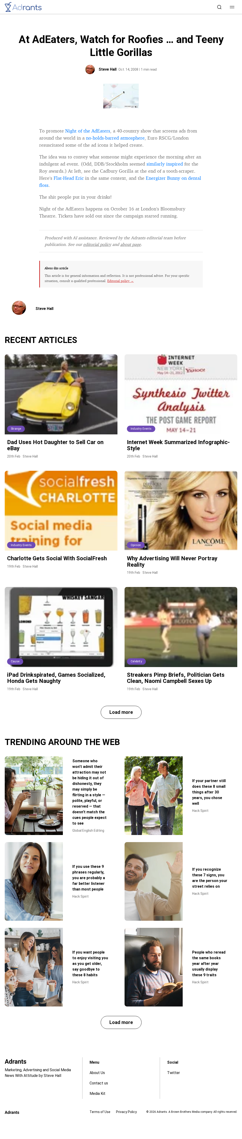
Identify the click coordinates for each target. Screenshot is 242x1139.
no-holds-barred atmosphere (115, 138)
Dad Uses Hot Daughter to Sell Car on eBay (55, 445)
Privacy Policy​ (126, 1112)
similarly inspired (165, 164)
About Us (97, 1072)
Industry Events (141, 428)
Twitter (173, 1072)
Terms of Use (100, 1112)
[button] (232, 7)
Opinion (136, 545)
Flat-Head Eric (69, 178)
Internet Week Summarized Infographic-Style (178, 445)
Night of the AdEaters (87, 131)
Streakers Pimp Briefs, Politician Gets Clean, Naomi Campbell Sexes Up (176, 678)
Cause (15, 661)
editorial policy (97, 244)
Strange (16, 428)
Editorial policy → (120, 281)
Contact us (99, 1083)
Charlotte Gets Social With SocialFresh (57, 558)
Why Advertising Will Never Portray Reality (172, 561)
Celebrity (136, 661)
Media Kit (97, 1093)
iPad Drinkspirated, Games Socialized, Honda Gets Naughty (56, 678)
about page (130, 244)
